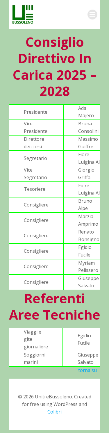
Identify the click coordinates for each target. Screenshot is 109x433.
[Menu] (92, 14)
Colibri (54, 412)
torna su (87, 370)
